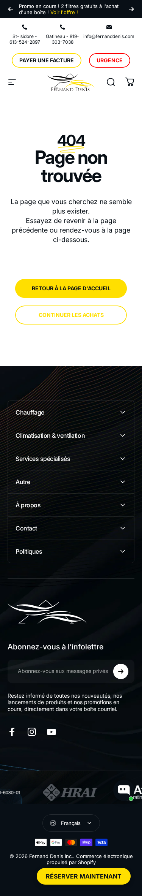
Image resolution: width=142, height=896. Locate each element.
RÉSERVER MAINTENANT (84, 876)
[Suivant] (131, 9)
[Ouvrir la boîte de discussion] (123, 790)
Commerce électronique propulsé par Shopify (90, 859)
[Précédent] (10, 9)
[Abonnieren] (120, 671)
